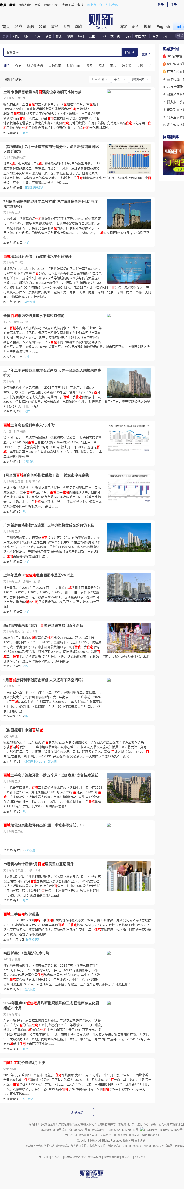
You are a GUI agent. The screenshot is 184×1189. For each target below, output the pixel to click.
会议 (38, 4)
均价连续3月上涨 (24, 1062)
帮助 (80, 4)
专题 (155, 36)
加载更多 (77, 1112)
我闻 (12, 4)
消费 (48, 36)
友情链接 (139, 1157)
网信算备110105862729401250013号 (115, 1129)
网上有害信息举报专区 (102, 4)
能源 (59, 36)
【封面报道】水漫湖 (23, 729)
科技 (16, 36)
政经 (54, 26)
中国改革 (141, 36)
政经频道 (29, 302)
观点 (79, 26)
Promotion (51, 4)
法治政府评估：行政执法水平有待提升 (37, 256)
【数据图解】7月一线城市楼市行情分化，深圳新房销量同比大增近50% (51, 149)
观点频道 (29, 989)
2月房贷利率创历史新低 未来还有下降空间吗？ (44, 680)
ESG (102, 36)
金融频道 (28, 461)
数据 (3, 4)
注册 (174, 4)
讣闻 (166, 36)
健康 (70, 36)
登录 (161, 4)
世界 (66, 26)
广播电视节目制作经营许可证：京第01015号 (89, 1135)
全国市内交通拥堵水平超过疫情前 (33, 315)
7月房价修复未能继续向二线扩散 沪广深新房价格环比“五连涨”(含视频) (50, 204)
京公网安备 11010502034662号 (163, 1129)
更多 (5, 36)
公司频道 (28, 1099)
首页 (6, 26)
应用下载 (68, 4)
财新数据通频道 (33, 187)
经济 (18, 26)
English (163, 26)
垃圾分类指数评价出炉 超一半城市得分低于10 (43, 825)
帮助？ (146, 54)
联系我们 (127, 1157)
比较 (127, 36)
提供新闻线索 (111, 1157)
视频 (147, 26)
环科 (81, 36)
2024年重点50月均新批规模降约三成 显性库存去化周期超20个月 (51, 1005)
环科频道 (29, 850)
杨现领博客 (32, 939)
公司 (42, 26)
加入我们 (57, 1157)
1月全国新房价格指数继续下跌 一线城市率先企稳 (46, 475)
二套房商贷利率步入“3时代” (29, 425)
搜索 (128, 52)
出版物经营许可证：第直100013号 (139, 1135)
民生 (92, 36)
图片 (135, 26)
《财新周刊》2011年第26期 (40, 761)
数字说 (115, 36)
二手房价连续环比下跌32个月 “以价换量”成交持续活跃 (50, 775)
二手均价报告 (21, 914)
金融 (30, 26)
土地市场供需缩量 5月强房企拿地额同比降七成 (42, 91)
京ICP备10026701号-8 (76, 1129)
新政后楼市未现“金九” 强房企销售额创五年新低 (43, 625)
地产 (27, 36)
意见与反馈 (94, 1157)
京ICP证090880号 (50, 1129)
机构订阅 (25, 4)
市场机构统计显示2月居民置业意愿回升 (38, 863)
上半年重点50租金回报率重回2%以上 (38, 575)
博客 (123, 26)
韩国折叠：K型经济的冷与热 (26, 953)
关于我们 (44, 1157)
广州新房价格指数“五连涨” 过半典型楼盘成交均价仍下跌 (48, 525)
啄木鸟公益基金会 (75, 1157)
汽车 (38, 36)
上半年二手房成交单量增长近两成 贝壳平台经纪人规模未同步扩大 (52, 373)
